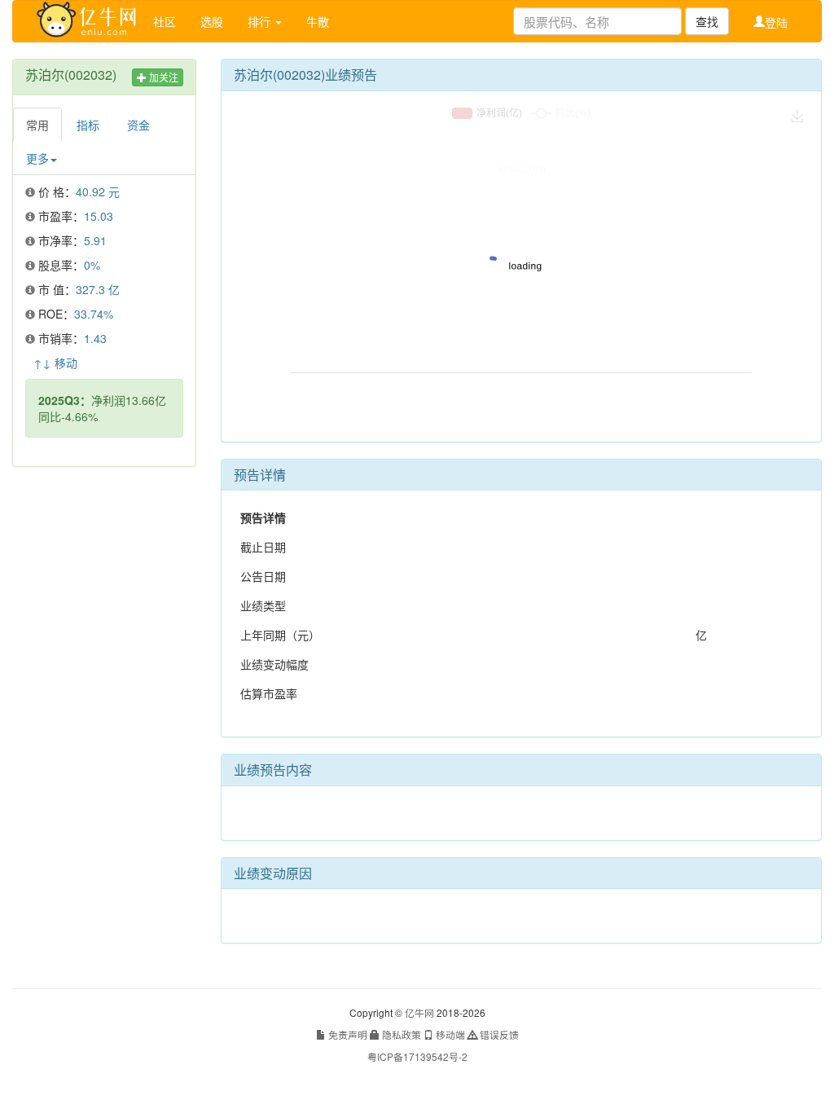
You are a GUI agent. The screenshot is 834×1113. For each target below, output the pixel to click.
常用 (37, 125)
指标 (88, 125)
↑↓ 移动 (55, 362)
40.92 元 (98, 191)
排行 (261, 21)
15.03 (98, 216)
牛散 (317, 21)
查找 (707, 21)
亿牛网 (419, 1012)
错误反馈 (498, 1034)
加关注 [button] (162, 77)
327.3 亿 (98, 289)
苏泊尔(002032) (70, 74)
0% (92, 265)
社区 (164, 21)
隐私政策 (400, 1034)
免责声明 (346, 1034)
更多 (37, 158)
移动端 (449, 1034)
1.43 (95, 338)
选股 (211, 21)
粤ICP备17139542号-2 (417, 1056)
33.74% (93, 314)
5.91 (95, 240)
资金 (138, 125)
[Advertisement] (104, 727)
